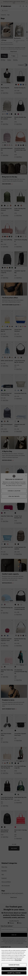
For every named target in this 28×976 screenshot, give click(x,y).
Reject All (14, 969)
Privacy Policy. (18, 960)
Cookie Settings (14, 965)
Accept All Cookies (14, 973)
